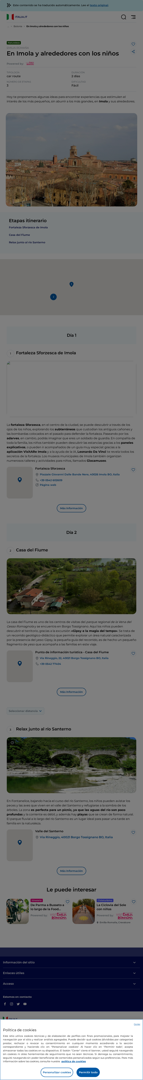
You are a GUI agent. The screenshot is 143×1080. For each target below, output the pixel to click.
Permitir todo (88, 1072)
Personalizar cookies (57, 1072)
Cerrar (137, 1024)
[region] (71, 1049)
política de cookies (73, 1061)
